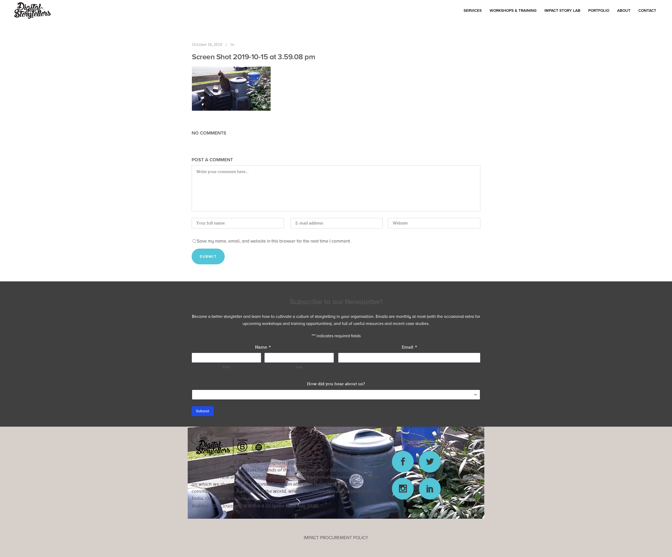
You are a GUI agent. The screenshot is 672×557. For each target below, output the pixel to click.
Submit (202, 411)
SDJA (216, 506)
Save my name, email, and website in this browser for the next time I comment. (274, 241)
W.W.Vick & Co (257, 506)
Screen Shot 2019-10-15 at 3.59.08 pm (253, 56)
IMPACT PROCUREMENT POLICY (336, 537)
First (226, 367)
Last (299, 367)
